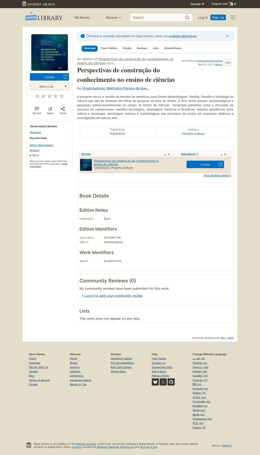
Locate (49, 77)
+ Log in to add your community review (112, 296)
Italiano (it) (199, 392)
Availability (190, 154)
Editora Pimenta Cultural (210, 60)
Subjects (75, 371)
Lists (156, 48)
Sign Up (218, 17)
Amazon (34, 150)
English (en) (200, 371)
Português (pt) (202, 401)
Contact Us (159, 362)
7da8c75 (226, 445)
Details (127, 48)
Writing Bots (118, 371)
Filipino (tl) (199, 427)
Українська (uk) (202, 418)
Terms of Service (39, 380)
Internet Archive (86, 443)
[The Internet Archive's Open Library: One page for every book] (43, 17)
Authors (75, 367)
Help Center (159, 358)
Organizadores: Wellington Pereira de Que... (115, 88)
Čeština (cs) (200, 362)
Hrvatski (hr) (200, 388)
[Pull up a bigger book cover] (49, 69)
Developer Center (121, 358)
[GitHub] (171, 382)
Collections (76, 375)
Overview (89, 48)
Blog (31, 375)
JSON (230, 337)
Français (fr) (200, 380)
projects (77, 447)
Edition (85, 154)
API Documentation (122, 362)
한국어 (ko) (199, 397)
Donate (198, 4)
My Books (82, 17)
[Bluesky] (155, 382)
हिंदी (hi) (197, 384)
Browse (111, 17)
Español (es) (200, 375)
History (219, 64)
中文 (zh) (198, 423)
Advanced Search (80, 380)
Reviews (142, 48)
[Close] (227, 36)
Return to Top (78, 384)
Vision (32, 358)
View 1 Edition (109, 48)
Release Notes (160, 375)
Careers (33, 371)
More (35, 155)
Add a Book (159, 371)
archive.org (127, 447)
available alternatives (183, 36)
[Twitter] (163, 382)
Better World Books (41, 145)
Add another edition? (217, 175)
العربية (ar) (199, 358)
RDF (223, 337)
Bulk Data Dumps (121, 367)
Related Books (172, 48)
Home (73, 358)
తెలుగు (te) (199, 414)
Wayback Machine (108, 447)
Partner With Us (38, 367)
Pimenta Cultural (193, 133)
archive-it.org (148, 447)
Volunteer (34, 362)
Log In (203, 17)
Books (74, 362)
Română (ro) (200, 405)
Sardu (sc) (199, 410)
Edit (228, 62)
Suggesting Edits (162, 367)
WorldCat (35, 132)
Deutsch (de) (201, 367)
